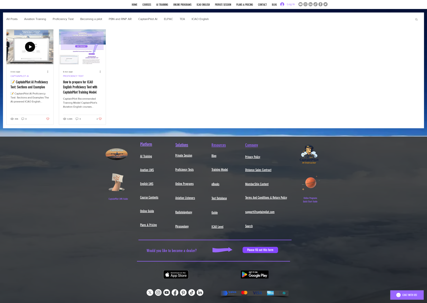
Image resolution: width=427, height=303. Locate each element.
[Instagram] (305, 4)
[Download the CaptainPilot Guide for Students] (117, 182)
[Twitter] (325, 4)
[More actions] (49, 72)
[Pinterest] (183, 292)
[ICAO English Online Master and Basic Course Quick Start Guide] (311, 182)
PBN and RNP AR (120, 19)
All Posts (12, 19)
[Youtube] (166, 292)
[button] (416, 19)
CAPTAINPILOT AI (20, 76)
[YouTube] (300, 4)
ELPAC (168, 19)
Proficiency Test (63, 19)
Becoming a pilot (91, 19)
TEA (182, 19)
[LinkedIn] (310, 4)
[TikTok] (315, 4)
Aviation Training (35, 19)
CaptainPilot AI (147, 19)
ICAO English (200, 19)
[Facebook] (320, 4)
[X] (150, 292)
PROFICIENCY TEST (73, 76)
